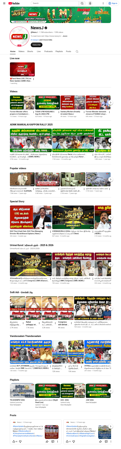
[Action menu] (57, 441)
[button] (19, 36)
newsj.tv (35, 40)
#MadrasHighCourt (86, 433)
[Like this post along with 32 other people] (67, 441)
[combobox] (55, 3)
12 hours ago (27, 422)
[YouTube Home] (14, 3)
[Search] (82, 3)
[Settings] (103, 3)
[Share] (47, 441)
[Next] (110, 102)
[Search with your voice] (90, 3)
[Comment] (52, 441)
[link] (35, 432)
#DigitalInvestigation (87, 436)
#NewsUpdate (18, 426)
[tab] (13, 51)
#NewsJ (39, 436)
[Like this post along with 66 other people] (14, 441)
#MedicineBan (23, 431)
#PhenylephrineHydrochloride (24, 436)
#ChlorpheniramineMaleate (23, 433)
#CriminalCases (72, 436)
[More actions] (33, 79)
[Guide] (4, 3)
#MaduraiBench (72, 433)
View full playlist (15, 405)
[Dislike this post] (20, 441)
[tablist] (60, 51)
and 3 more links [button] (45, 40)
